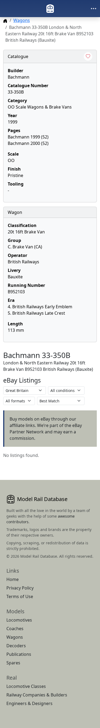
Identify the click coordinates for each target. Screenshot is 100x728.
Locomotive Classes (26, 686)
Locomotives (19, 620)
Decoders (16, 646)
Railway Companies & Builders (36, 695)
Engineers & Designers (29, 703)
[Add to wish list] (88, 56)
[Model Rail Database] (50, 8)
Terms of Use (19, 596)
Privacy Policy (20, 588)
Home (12, 579)
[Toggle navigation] (93, 8)
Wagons (21, 20)
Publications (18, 654)
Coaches (14, 628)
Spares (13, 663)
